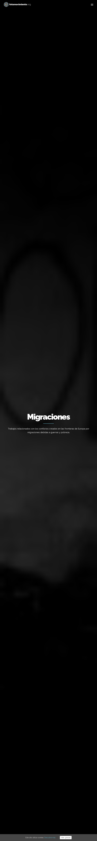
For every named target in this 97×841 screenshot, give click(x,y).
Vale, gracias (66, 838)
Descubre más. (50, 838)
